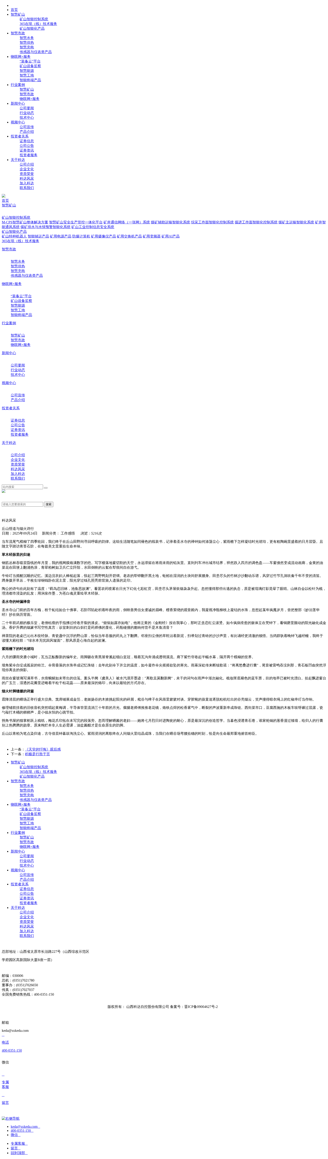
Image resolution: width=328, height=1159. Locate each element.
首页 (5, 200)
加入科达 (27, 183)
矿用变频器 (152, 236)
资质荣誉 (27, 174)
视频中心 (9, 383)
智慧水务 (27, 38)
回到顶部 (19, 1153)
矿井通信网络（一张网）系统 (127, 222)
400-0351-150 (22, 1130)
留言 (16, 1148)
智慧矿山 (27, 89)
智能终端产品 (30, 80)
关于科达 (9, 443)
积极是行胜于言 (37, 754)
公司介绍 (27, 164)
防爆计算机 (81, 236)
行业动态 (27, 113)
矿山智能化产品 (32, 28)
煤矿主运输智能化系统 (296, 222)
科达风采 (27, 178)
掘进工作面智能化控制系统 (256, 222)
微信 (16, 1135)
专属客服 (19, 1143)
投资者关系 (11, 408)
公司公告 (27, 146)
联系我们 (27, 188)
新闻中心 (9, 353)
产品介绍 (27, 131)
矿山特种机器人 (14, 236)
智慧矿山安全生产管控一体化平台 (76, 222)
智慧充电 (27, 47)
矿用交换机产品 (129, 236)
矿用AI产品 (171, 236)
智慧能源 (27, 71)
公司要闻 (27, 108)
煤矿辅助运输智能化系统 (170, 222)
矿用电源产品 (60, 236)
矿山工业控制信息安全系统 (92, 227)
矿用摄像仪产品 (103, 236)
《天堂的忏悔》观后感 (43, 749)
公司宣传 (27, 127)
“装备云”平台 (30, 61)
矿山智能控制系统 (34, 19)
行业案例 (9, 323)
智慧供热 (27, 42)
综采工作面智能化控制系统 (212, 222)
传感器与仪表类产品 (36, 52)
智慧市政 (27, 94)
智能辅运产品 (38, 236)
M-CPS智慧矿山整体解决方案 (25, 222)
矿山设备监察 (30, 66)
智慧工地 (27, 75)
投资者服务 (28, 155)
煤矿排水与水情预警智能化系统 (46, 227)
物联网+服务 (29, 99)
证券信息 (27, 141)
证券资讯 (27, 150)
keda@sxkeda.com (25, 1126)
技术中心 (27, 117)
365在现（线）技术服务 (38, 24)
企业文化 (27, 169)
